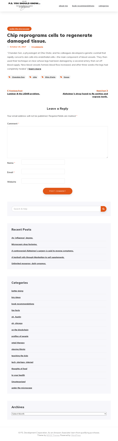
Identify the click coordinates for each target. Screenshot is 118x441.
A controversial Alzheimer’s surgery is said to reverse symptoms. (43, 250)
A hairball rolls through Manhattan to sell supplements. (38, 257)
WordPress (76, 435)
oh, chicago (17, 323)
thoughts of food (19, 368)
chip (35, 77)
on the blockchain (20, 329)
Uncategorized (18, 381)
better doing (17, 291)
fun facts (16, 310)
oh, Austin (16, 316)
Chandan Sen (18, 77)
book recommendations (83, 6)
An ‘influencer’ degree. (22, 237)
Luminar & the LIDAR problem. (23, 92)
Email (11, 172)
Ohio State (50, 77)
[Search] (103, 209)
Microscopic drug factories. (24, 244)
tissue (66, 77)
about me (63, 6)
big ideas (16, 297)
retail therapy (18, 342)
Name (11, 163)
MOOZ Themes (53, 435)
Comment (13, 123)
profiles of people (20, 336)
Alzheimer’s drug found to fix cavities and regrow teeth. (85, 93)
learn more (35, 68)
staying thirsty (18, 349)
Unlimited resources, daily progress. (29, 263)
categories (104, 6)
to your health (18, 375)
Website (11, 181)
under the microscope (19, 29)
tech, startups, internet (22, 362)
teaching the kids (20, 355)
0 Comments (37, 47)
